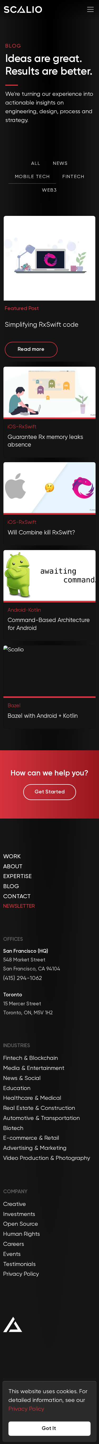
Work (12, 857)
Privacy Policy (21, 1274)
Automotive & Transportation (41, 1118)
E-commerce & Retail (31, 1138)
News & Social (22, 1078)
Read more (31, 349)
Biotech (13, 1128)
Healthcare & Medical (32, 1098)
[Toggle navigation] (90, 9)
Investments (19, 1214)
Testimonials (19, 1264)
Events (12, 1254)
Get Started (50, 792)
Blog (11, 886)
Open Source (20, 1224)
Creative (14, 1204)
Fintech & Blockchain (30, 1058)
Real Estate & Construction (39, 1108)
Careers (13, 1244)
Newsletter (19, 906)
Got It (49, 1428)
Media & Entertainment (33, 1068)
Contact (17, 897)
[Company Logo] (23, 9)
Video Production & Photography (46, 1158)
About (12, 867)
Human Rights (21, 1234)
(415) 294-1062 (22, 978)
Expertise (17, 876)
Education (16, 1088)
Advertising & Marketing (35, 1148)
